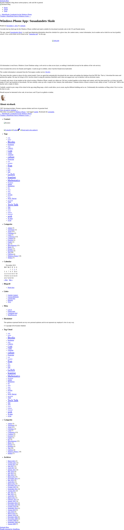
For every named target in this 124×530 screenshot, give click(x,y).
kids (9, 172)
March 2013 (11, 477)
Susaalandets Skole (16, 32)
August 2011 (12, 491)
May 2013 (11, 475)
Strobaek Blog (4, 1)
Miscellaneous (12, 245)
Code (10, 151)
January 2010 (12, 515)
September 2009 (13, 522)
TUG (9, 302)
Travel (9, 210)
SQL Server (12, 198)
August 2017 (12, 464)
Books (11, 141)
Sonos (9, 196)
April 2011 (11, 496)
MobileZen (11, 186)
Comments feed (12, 313)
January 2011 (12, 501)
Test (9, 207)
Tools (5, 11)
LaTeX (11, 174)
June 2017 (11, 466)
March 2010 (11, 513)
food (9, 161)
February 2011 (12, 499)
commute (10, 154)
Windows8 (10, 214)
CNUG (10, 148)
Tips (9, 252)
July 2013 (11, 473)
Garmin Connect (13, 295)
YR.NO (47, 72)
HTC (9, 168)
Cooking (10, 238)
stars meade (10, 200)
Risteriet (10, 300)
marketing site (33, 34)
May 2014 (11, 471)
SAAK (9, 193)
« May (6, 280)
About (6, 9)
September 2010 (13, 508)
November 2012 (13, 478)
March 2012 (11, 484)
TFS (9, 209)
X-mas (10, 218)
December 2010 (13, 503)
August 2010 (12, 510)
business (11, 145)
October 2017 (12, 463)
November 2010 (13, 505)
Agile (9, 137)
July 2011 (11, 492)
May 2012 (11, 480)
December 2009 (13, 517)
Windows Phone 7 (21, 112)
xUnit (9, 220)
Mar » (11, 280)
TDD (9, 202)
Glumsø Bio (11, 298)
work (10, 216)
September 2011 (13, 489)
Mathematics (14, 180)
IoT (9, 170)
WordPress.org (12, 315)
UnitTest (10, 254)
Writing (10, 258)
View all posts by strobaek (9, 110)
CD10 (9, 146)
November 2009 (13, 519)
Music (10, 247)
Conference (11, 237)
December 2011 (12, 485)
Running (10, 251)
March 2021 (11, 461)
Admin (10, 228)
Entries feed (11, 311)
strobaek (22, 26)
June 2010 (11, 512)
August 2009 (12, 524)
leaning (12, 177)
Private (10, 249)
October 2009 (12, 520)
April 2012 (11, 482)
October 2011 (12, 487)
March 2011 (11, 498)
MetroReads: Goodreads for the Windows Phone (16, 14)
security (10, 195)
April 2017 (11, 468)
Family (10, 242)
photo (9, 191)
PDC (9, 187)
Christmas (11, 233)
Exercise (11, 159)
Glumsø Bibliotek (13, 297)
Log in (10, 309)
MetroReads (10, 182)
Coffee (10, 153)
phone (9, 189)
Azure (10, 231)
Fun (10, 165)
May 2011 (11, 494)
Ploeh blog (11, 287)
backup (9, 139)
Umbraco (10, 212)
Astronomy (11, 230)
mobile (36, 112)
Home (6, 7)
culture (11, 157)
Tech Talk (13, 204)
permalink (51, 112)
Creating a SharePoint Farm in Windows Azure (15, 16)
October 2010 (12, 506)
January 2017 (12, 470)
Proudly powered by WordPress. (10, 529)
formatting (10, 163)
